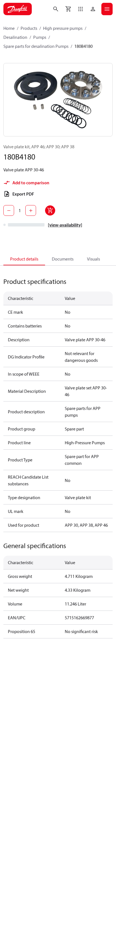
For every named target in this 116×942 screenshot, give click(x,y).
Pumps (39, 37)
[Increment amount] (30, 210)
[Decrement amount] (8, 210)
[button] (80, 9)
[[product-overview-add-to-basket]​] (50, 210)
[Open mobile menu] (107, 9)
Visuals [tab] (93, 259)
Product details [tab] (24, 259)
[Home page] (17, 9)
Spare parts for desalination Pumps (35, 46)
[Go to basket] (68, 9)
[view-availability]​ (65, 225)
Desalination (15, 37)
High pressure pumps (62, 28)
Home (9, 28)
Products (29, 28)
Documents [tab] (62, 259)
